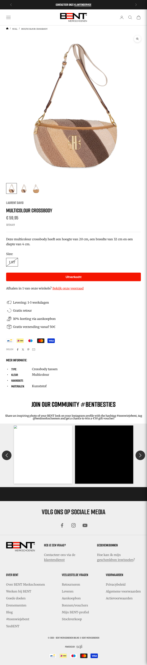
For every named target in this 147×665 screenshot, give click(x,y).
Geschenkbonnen (107, 545)
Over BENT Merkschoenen (25, 584)
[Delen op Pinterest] (28, 349)
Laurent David (15, 202)
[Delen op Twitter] (22, 349)
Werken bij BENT (18, 591)
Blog (9, 612)
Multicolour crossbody (34, 29)
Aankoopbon (71, 598)
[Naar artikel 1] (11, 188)
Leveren (68, 591)
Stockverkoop (72, 619)
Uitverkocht (74, 277)
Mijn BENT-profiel (75, 612)
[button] (43, 454)
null (14, 29)
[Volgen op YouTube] (85, 525)
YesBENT (12, 626)
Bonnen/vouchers (75, 605)
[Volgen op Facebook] (62, 525)
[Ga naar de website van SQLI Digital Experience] (79, 647)
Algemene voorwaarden (123, 591)
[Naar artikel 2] (23, 188)
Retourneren (71, 584)
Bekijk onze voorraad (68, 288)
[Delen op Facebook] (17, 349)
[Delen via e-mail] (33, 349)
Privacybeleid (116, 584)
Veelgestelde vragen (75, 575)
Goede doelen (16, 598)
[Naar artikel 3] (36, 188)
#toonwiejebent (17, 619)
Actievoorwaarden (119, 598)
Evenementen (16, 605)
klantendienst (54, 560)
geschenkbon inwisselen (115, 560)
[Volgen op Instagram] (73, 525)
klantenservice (82, 5)
